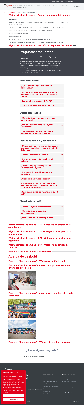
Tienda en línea (47, 379)
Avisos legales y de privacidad (51, 386)
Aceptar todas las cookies (13, 395)
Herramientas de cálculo (49, 381)
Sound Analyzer (47, 384)
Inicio (5, 12)
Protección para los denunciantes (51, 394)
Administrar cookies (13, 399)
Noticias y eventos (22, 7)
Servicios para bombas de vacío (27, 5)
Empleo (14, 7)
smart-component (11, 12)
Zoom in (35, 338)
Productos (15, 5)
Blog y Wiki (48, 5)
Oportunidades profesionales (69, 381)
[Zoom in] (22, 329)
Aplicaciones (40, 5)
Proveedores (46, 391)
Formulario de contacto (67, 387)
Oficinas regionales (66, 379)
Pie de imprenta (47, 389)
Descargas (55, 5)
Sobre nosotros (64, 5)
